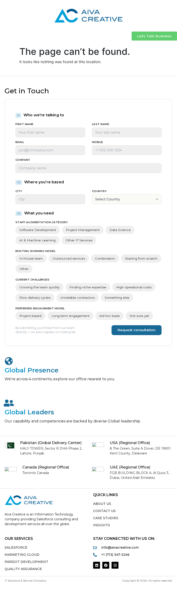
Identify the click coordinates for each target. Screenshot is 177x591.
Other (24, 269)
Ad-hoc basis (109, 316)
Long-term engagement (70, 316)
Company (22, 160)
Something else (117, 297)
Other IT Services (78, 240)
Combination (105, 258)
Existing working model (35, 251)
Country (99, 191)
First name (24, 124)
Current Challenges (32, 279)
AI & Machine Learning (37, 240)
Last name (100, 124)
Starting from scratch (141, 258)
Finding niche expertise (87, 287)
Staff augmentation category (41, 222)
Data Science (120, 230)
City (18, 191)
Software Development (37, 230)
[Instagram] (115, 565)
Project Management (83, 230)
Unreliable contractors (77, 297)
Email (19, 142)
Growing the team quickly (39, 287)
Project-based (30, 316)
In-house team (31, 258)
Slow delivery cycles (34, 297)
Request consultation (137, 330)
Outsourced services (69, 258)
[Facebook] (105, 565)
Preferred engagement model (40, 308)
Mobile (97, 142)
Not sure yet (139, 316)
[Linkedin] (96, 565)
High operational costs (133, 287)
